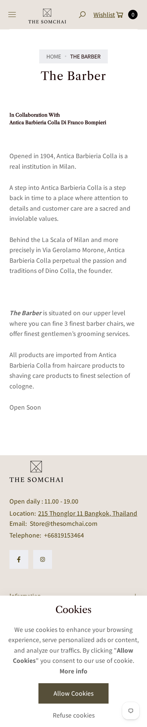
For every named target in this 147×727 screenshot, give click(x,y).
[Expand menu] (12, 14)
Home (53, 56)
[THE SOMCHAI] (47, 14)
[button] (82, 14)
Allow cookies (73, 693)
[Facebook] (18, 559)
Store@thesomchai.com (63, 523)
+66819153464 (64, 535)
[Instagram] (42, 559)
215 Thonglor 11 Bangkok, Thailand (87, 513)
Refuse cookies (74, 715)
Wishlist (104, 14)
